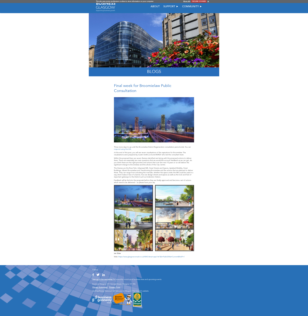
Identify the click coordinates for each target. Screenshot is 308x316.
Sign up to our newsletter (102, 279)
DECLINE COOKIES (199, 1)
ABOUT (155, 6)
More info (186, 1)
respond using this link (122, 149)
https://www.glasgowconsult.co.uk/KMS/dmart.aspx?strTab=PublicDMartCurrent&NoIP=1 (151, 257)
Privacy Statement (100, 288)
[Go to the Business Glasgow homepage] (105, 6)
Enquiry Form (114, 288)
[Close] (208, 1)
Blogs (154, 72)
